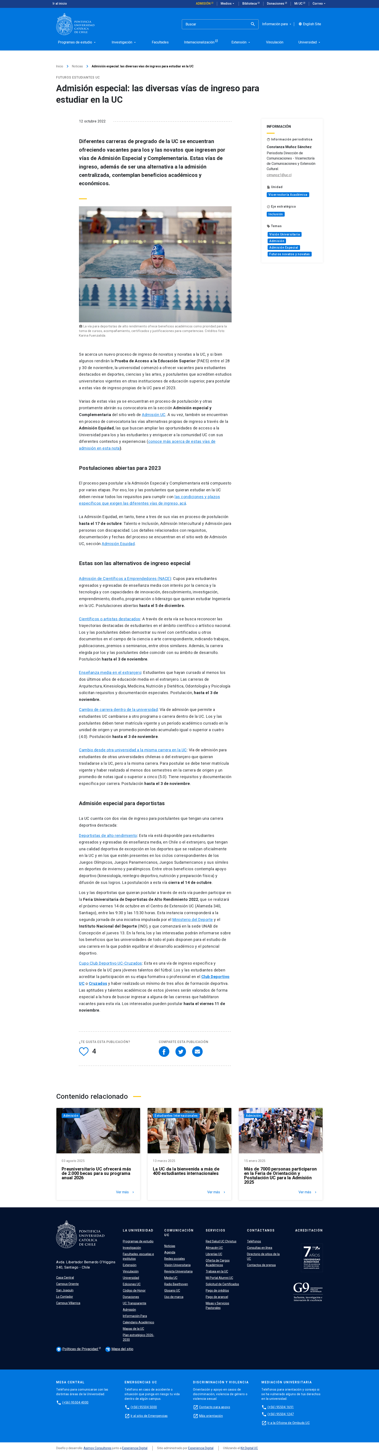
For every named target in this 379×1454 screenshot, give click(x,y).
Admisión (203, 3)
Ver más (125, 1192)
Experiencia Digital (134, 1448)
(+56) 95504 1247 (281, 1414)
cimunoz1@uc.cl (279, 175)
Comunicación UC (179, 1233)
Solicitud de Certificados (222, 1284)
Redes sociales (174, 1258)
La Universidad (138, 1230)
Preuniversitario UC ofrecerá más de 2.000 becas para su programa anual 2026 (96, 1173)
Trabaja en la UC (217, 1271)
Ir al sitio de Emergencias (149, 1416)
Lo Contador (64, 1296)
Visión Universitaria (284, 234)
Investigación (132, 1247)
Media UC (170, 1278)
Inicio (59, 66)
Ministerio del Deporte (192, 919)
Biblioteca (249, 3)
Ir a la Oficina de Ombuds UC (289, 1423)
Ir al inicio (60, 3)
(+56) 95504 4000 (75, 1402)
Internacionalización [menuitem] (199, 42)
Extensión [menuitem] (241, 42)
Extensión (129, 1265)
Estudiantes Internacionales (176, 1115)
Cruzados (98, 983)
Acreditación (309, 1230)
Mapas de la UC (133, 1328)
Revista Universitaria (178, 1271)
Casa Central (65, 1277)
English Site (310, 24)
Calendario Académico (138, 1322)
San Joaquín (64, 1290)
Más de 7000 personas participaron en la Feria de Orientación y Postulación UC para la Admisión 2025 (280, 1175)
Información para (277, 24)
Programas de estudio (138, 1241)
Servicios (215, 1230)
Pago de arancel (217, 1297)
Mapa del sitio (119, 1349)
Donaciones (276, 3)
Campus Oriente (67, 1284)
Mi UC (298, 3)
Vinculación (131, 1271)
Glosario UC (172, 1290)
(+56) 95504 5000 (144, 1407)
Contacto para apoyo (214, 1407)
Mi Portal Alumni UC (219, 1278)
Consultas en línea (259, 1247)
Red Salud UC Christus (221, 1241)
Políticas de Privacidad (78, 1349)
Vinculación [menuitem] (274, 42)
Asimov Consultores (97, 1448)
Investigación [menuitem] (124, 42)
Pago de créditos (217, 1290)
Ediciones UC (132, 1284)
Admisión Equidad (118, 543)
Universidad (131, 1278)
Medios (228, 3)
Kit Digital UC (249, 1448)
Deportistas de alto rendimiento (108, 835)
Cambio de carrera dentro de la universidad (118, 709)
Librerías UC (214, 1254)
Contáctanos (261, 1230)
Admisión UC (154, 414)
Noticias (77, 66)
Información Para (135, 1316)
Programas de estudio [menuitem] (77, 42)
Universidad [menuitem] (310, 42)
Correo (319, 3)
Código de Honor (134, 1290)
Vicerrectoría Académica (287, 194)
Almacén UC (214, 1247)
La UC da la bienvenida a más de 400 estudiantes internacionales (186, 1171)
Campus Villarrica (68, 1303)
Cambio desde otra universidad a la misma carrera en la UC (133, 750)
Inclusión (275, 214)
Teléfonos (254, 1241)
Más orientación (211, 1416)
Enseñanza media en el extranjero (110, 672)
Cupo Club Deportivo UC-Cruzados (110, 963)
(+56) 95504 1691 (281, 1407)
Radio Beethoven (176, 1284)
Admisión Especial (283, 247)
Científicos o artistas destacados (109, 619)
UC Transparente (134, 1303)
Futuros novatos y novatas (289, 254)
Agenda (169, 1252)
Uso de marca (173, 1297)
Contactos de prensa (261, 1265)
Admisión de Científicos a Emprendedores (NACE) (125, 578)
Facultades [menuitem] (160, 42)
